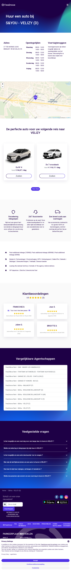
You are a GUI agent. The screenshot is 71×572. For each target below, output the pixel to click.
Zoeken (19, 176)
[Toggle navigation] (67, 4)
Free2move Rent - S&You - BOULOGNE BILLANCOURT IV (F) (25, 399)
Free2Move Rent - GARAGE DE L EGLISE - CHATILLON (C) (24, 376)
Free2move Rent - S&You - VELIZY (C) (18, 404)
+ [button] (2, 84)
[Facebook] (57, 497)
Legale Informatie (22, 524)
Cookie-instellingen (57, 524)
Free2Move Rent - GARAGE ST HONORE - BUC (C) (22, 381)
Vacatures (36, 524)
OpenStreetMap (56, 117)
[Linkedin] (61, 497)
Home (4, 490)
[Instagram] (66, 497)
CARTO (68, 117)
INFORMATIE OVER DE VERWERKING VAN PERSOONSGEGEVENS (12, 514)
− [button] (2, 87)
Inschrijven (8, 509)
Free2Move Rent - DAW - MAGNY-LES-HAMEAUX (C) (23, 367)
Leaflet (49, 117)
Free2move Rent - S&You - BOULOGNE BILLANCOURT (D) (24, 390)
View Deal (35, 189)
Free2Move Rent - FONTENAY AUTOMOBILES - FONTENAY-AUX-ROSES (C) (30, 372)
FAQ (15, 524)
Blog (29, 524)
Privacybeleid (46, 524)
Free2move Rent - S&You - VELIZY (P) (18, 408)
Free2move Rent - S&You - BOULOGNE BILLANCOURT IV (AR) (26, 394)
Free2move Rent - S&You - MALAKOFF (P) (19, 385)
